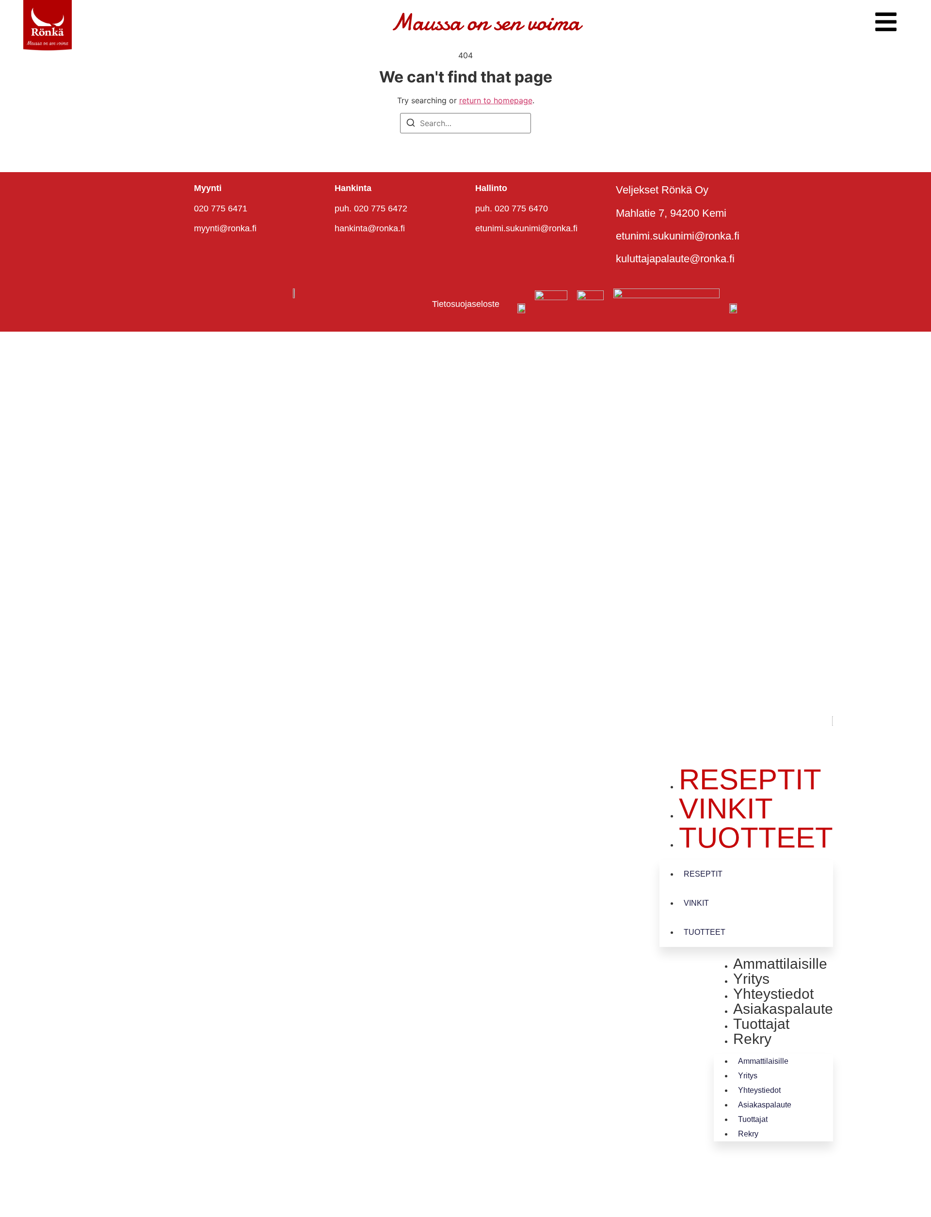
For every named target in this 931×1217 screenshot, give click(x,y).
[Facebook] (736, 745)
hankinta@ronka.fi (370, 228)
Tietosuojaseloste (465, 304)
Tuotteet (756, 837)
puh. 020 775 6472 (371, 208)
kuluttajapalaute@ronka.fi (675, 259)
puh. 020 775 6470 (511, 208)
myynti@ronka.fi (225, 228)
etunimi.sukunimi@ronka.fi (526, 228)
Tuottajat (761, 1024)
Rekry (752, 1039)
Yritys (751, 979)
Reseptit (750, 779)
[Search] (410, 124)
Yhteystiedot (773, 994)
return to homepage (495, 100)
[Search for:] (465, 123)
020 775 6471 (220, 208)
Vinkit (726, 808)
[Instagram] (794, 745)
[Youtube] (765, 745)
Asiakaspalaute (783, 1009)
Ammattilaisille (780, 964)
